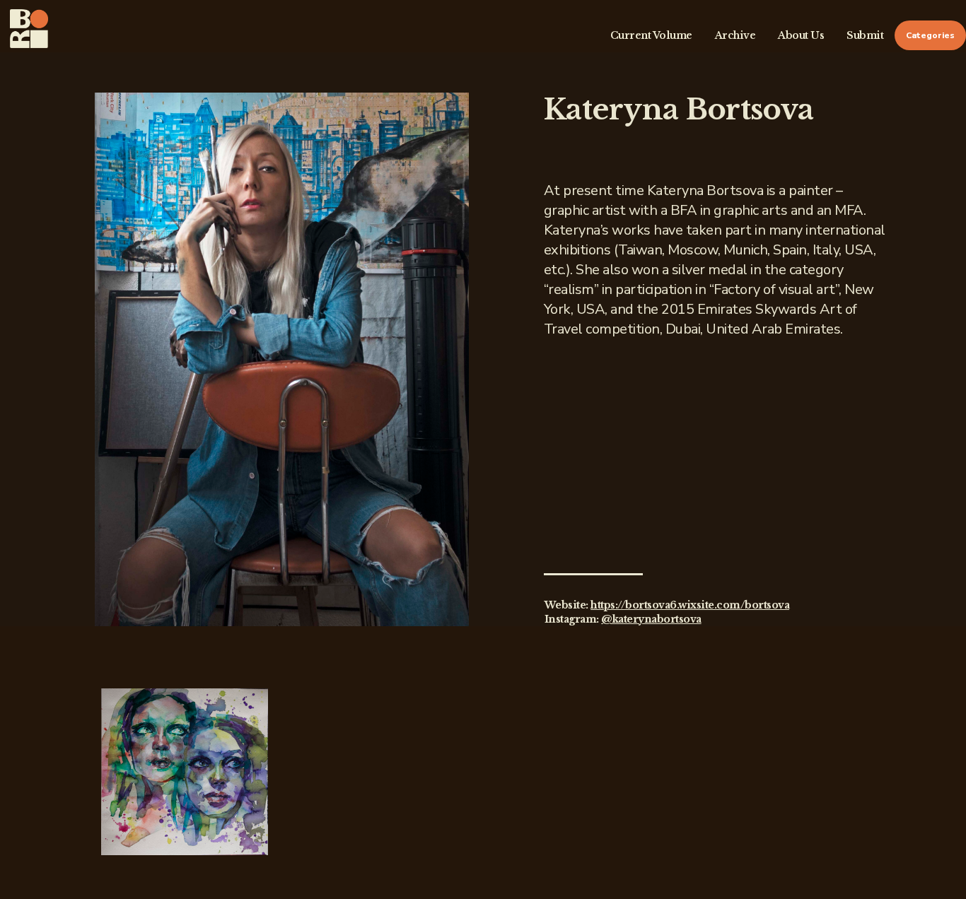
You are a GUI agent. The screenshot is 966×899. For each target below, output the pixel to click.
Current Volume (651, 35)
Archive (735, 35)
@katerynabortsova (651, 619)
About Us (801, 35)
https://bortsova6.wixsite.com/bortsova (689, 605)
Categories (930, 35)
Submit (864, 35)
